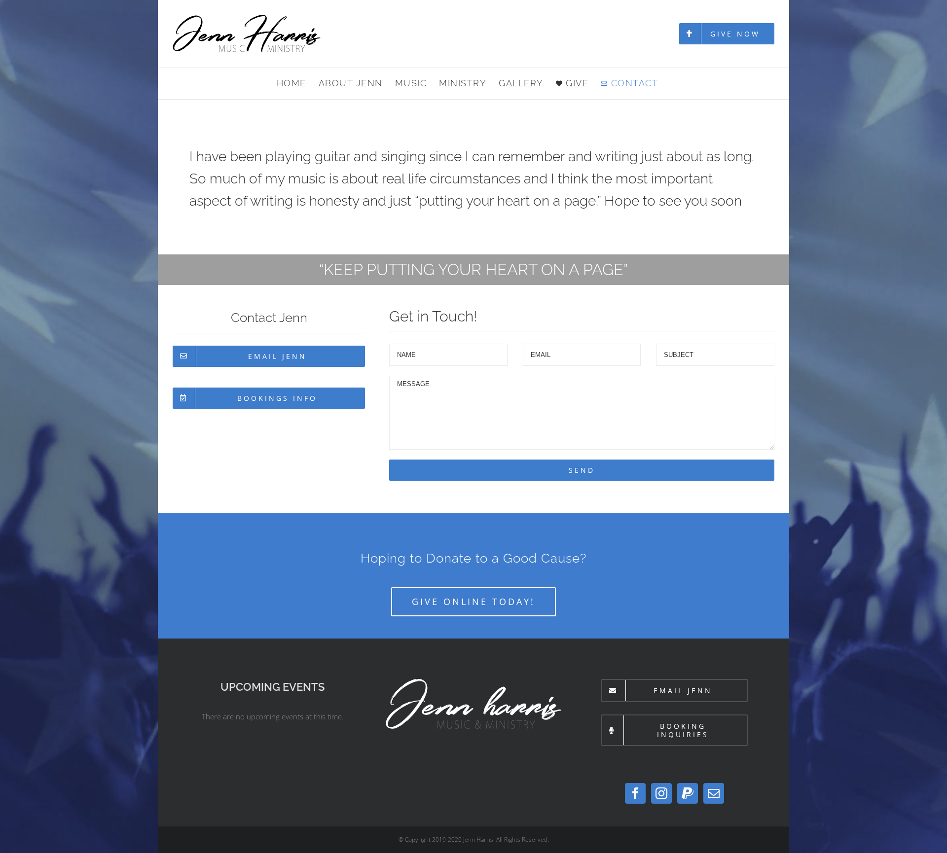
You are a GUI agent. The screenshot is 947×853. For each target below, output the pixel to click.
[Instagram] (661, 793)
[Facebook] (635, 793)
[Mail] (713, 793)
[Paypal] (687, 793)
